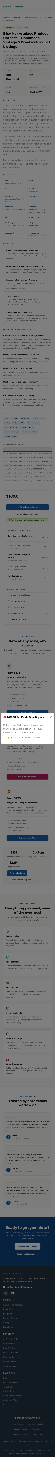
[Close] (51, 717)
